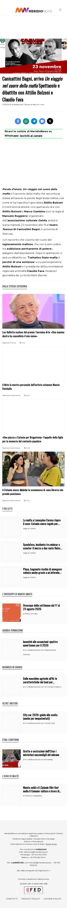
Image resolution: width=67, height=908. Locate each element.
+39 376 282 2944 (38, 857)
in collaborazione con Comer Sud (40, 723)
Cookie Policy (52, 898)
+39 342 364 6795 (39, 854)
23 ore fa (13, 343)
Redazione (18, 104)
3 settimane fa (15, 500)
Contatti (12, 898)
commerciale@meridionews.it (37, 862)
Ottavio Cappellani (33, 795)
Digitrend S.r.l (44, 870)
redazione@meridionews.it (36, 852)
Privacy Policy (31, 898)
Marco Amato (31, 613)
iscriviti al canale (31, 135)
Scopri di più (51, 844)
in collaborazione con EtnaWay (39, 759)
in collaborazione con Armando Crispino (43, 687)
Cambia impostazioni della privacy (33, 879)
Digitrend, (6, 343)
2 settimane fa (15, 395)
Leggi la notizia (29, 528)
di (24, 614)
